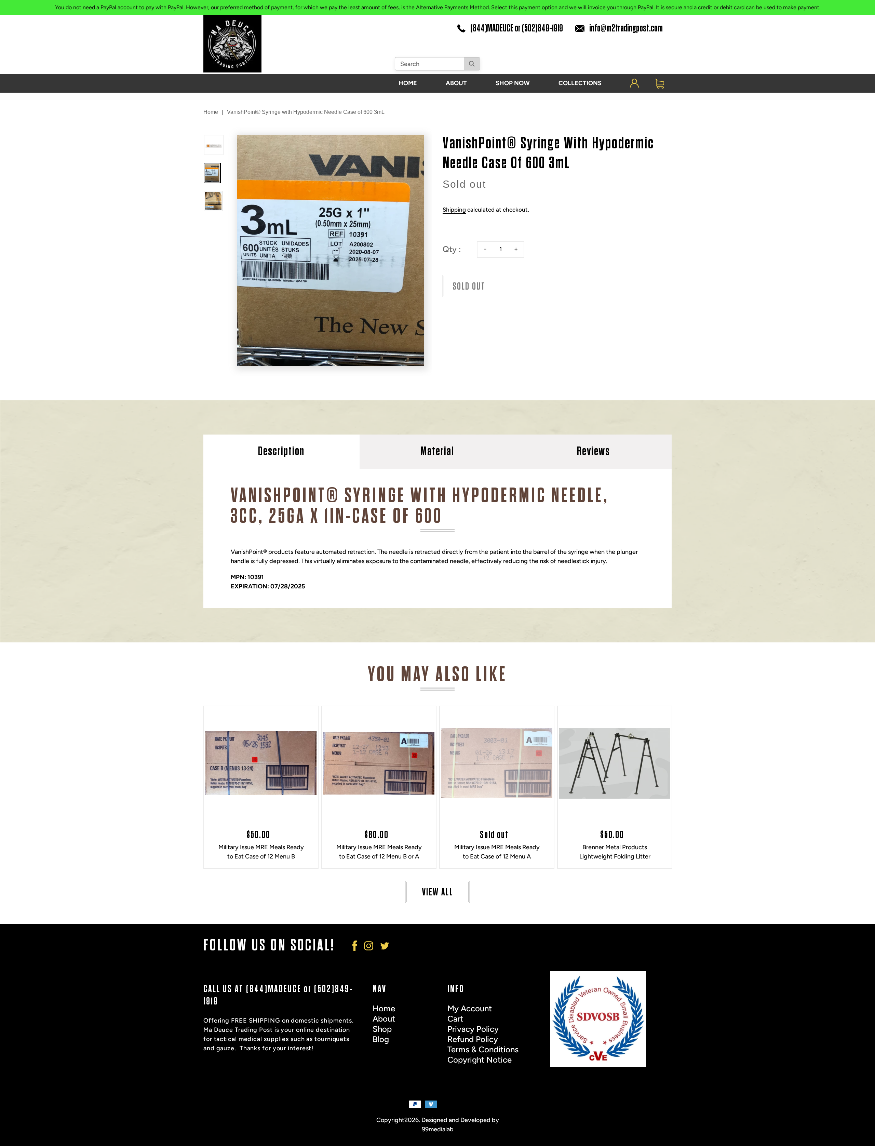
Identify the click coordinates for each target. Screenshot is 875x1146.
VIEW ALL (437, 892)
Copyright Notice (479, 1060)
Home (210, 112)
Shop (382, 1029)
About (384, 1019)
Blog (381, 1039)
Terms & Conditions (483, 1049)
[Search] (472, 63)
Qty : (452, 249)
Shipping (454, 209)
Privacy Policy (473, 1029)
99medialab (438, 1129)
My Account (469, 1008)
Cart (455, 1019)
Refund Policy (472, 1039)
